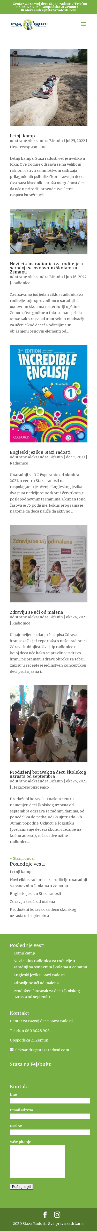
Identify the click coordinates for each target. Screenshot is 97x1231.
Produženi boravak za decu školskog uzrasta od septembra (48, 774)
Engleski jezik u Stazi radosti (40, 452)
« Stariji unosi (22, 858)
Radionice (21, 283)
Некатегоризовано (28, 147)
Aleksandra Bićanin (45, 140)
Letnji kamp (22, 135)
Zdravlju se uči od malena (36, 612)
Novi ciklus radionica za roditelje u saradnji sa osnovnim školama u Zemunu (46, 267)
